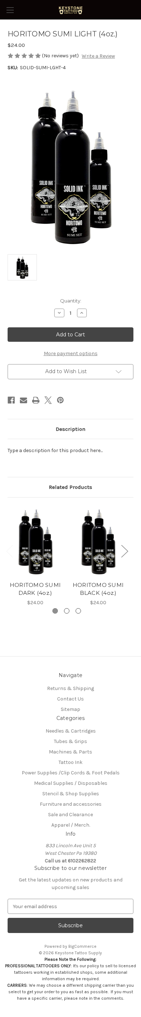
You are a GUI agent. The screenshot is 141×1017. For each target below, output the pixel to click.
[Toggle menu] (10, 10)
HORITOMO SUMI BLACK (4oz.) (98, 589)
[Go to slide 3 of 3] (78, 611)
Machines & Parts (70, 752)
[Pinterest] (60, 400)
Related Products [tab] (70, 487)
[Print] (35, 400)
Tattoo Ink (70, 762)
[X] (48, 400)
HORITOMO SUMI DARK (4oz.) (35, 589)
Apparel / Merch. (70, 825)
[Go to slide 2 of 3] (66, 611)
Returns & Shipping (70, 688)
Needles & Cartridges (71, 731)
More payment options (71, 353)
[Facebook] (11, 400)
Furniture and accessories (71, 804)
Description (70, 429)
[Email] (23, 400)
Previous (9, 551)
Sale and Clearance (70, 815)
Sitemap (70, 709)
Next (124, 551)
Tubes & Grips (70, 741)
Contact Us (70, 699)
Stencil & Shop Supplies (70, 794)
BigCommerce (82, 946)
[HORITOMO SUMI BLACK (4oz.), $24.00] (98, 541)
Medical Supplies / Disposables (70, 783)
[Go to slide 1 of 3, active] (55, 611)
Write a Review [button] (98, 56)
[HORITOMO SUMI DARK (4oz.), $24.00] (35, 541)
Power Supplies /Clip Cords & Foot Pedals (71, 773)
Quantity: (70, 301)
